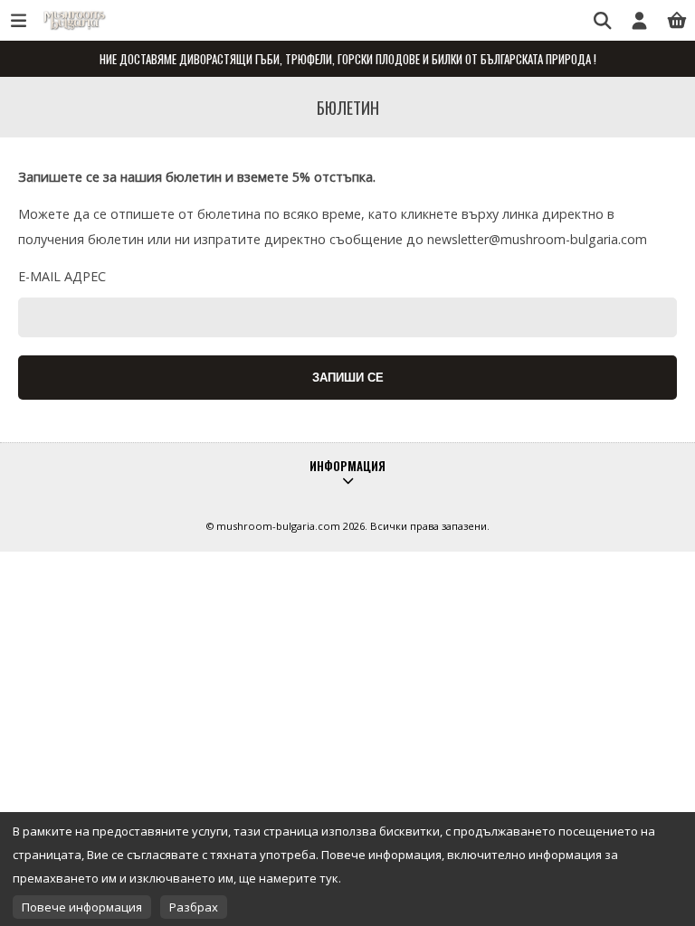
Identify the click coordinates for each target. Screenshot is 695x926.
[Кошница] (676, 20)
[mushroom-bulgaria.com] (72, 29)
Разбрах (193, 907)
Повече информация (82, 907)
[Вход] (639, 20)
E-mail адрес (62, 276)
